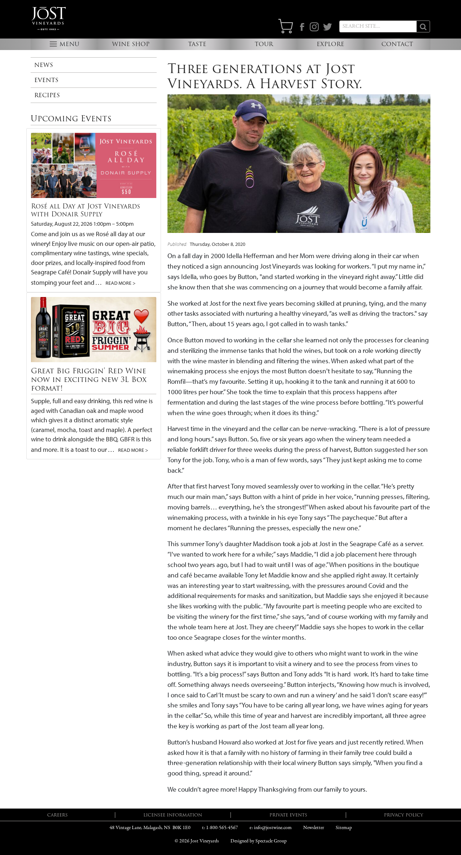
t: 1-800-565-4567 (220, 827)
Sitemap (344, 827)
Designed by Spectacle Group (258, 841)
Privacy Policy (403, 815)
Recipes (47, 95)
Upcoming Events (71, 118)
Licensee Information (172, 815)
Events (46, 80)
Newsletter (313, 827)
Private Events (288, 815)
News (43, 64)
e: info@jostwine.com (271, 827)
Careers (57, 815)
